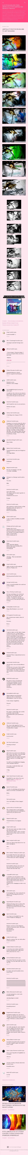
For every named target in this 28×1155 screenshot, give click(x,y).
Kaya (8, 750)
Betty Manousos (11, 992)
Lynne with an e (11, 807)
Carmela (9, 630)
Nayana (8, 467)
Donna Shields (10, 957)
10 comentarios (11, 1109)
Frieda (8, 652)
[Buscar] (25, 2)
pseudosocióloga (11, 440)
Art (7, 554)
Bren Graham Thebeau (12, 852)
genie (8, 1024)
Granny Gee (9, 412)
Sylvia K (8, 787)
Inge (8, 564)
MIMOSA (9, 678)
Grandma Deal (10, 968)
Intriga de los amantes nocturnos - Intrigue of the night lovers (13, 1105)
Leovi (8, 574)
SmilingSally (10, 606)
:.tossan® (9, 874)
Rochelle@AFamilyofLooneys (14, 389)
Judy (8, 827)
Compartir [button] (4, 321)
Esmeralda (9, 693)
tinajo (8, 332)
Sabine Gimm (10, 448)
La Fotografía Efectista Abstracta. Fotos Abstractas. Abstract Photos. (12, 6)
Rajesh (8, 818)
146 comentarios (11, 1137)
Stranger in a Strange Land (13, 477)
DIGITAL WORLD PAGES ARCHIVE (16, 1062)
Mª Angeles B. (10, 615)
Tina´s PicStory (10, 592)
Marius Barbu (10, 1039)
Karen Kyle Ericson (11, 776)
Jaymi (8, 914)
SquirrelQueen (10, 901)
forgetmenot (10, 1012)
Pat (7, 799)
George (8, 582)
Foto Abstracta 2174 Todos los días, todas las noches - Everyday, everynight (13, 1133)
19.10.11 (8, 1020)
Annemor (9, 402)
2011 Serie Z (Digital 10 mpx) (12, 323)
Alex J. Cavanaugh (11, 340)
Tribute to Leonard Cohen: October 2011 (10, 325)
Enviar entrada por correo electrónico (15, 321)
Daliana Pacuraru (11, 370)
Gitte (8, 516)
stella (8, 380)
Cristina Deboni (10, 946)
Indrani (8, 937)
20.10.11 (8, 1058)
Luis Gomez (10, 459)
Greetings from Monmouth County (14, 780)
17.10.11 (8, 336)
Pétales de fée (10, 526)
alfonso (8, 349)
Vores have (9, 541)
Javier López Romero (12, 1050)
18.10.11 (8, 746)
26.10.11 (8, 1076)
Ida (7, 890)
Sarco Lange (10, 840)
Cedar (8, 734)
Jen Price (9, 742)
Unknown (9, 421)
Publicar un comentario (8, 1080)
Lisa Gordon (10, 662)
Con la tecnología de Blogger (15, 1147)
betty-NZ (9, 1072)
